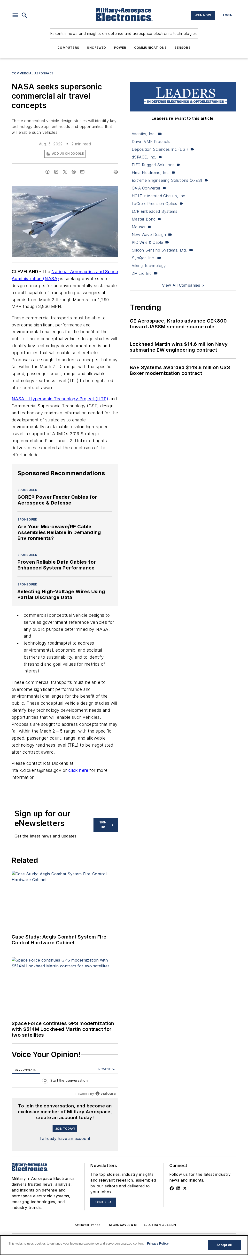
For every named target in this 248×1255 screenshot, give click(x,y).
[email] (82, 171)
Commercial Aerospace (33, 73)
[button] (15, 15)
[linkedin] (56, 171)
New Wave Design (149, 234)
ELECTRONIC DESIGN (160, 1225)
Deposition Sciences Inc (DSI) (160, 149)
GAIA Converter (146, 188)
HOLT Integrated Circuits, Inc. (159, 195)
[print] (115, 171)
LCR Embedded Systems (154, 211)
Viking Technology (149, 265)
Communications (150, 47)
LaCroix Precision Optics (154, 203)
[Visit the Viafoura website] (105, 1093)
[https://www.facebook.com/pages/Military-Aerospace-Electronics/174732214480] (171, 1188)
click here (78, 770)
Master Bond (143, 219)
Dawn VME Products (151, 141)
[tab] (26, 1069)
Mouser (139, 226)
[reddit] (73, 171)
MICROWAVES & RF (123, 1225)
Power (120, 47)
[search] (24, 15)
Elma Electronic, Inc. (151, 172)
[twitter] (64, 171)
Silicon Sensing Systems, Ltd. (159, 250)
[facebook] (47, 171)
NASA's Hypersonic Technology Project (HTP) (60, 398)
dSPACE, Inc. (144, 157)
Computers (68, 47)
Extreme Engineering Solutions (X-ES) (167, 180)
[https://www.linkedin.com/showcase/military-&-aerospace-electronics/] (178, 1188)
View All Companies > (183, 285)
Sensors (182, 47)
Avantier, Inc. (144, 133)
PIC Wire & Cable (147, 242)
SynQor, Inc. (143, 257)
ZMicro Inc (142, 273)
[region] (65, 1081)
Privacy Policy (158, 1243)
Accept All (224, 1245)
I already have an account (65, 1138)
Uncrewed (96, 47)
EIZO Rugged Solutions (153, 164)
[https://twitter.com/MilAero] (184, 1188)
